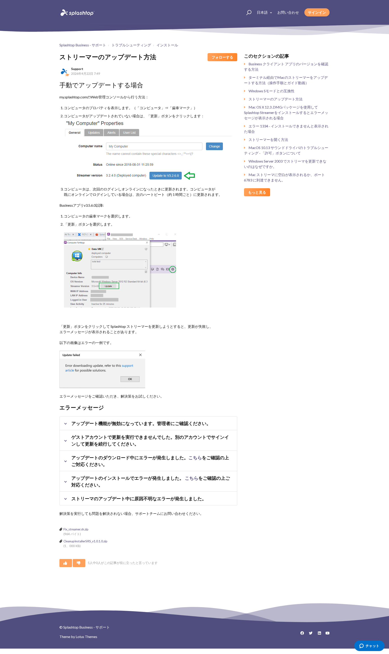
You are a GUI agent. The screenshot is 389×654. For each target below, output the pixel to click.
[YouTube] (326, 634)
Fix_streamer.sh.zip (75, 529)
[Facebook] (300, 634)
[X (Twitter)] (309, 634)
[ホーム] (77, 12)
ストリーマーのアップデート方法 (276, 99)
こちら (195, 457)
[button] (246, 12)
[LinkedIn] (317, 634)
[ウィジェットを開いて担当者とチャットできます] (369, 646)
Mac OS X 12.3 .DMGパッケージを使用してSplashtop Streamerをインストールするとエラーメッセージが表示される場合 (286, 112)
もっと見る (257, 192)
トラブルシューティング (131, 45)
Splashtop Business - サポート (82, 45)
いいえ (79, 563)
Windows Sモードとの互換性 (271, 91)
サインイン (317, 12)
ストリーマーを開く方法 (268, 139)
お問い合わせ (288, 12)
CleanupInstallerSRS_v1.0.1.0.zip (85, 541)
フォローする (222, 57)
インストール (167, 45)
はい (65, 563)
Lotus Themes (86, 636)
